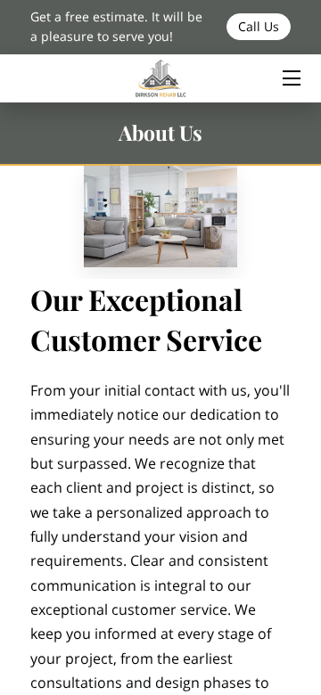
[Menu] (290, 78)
